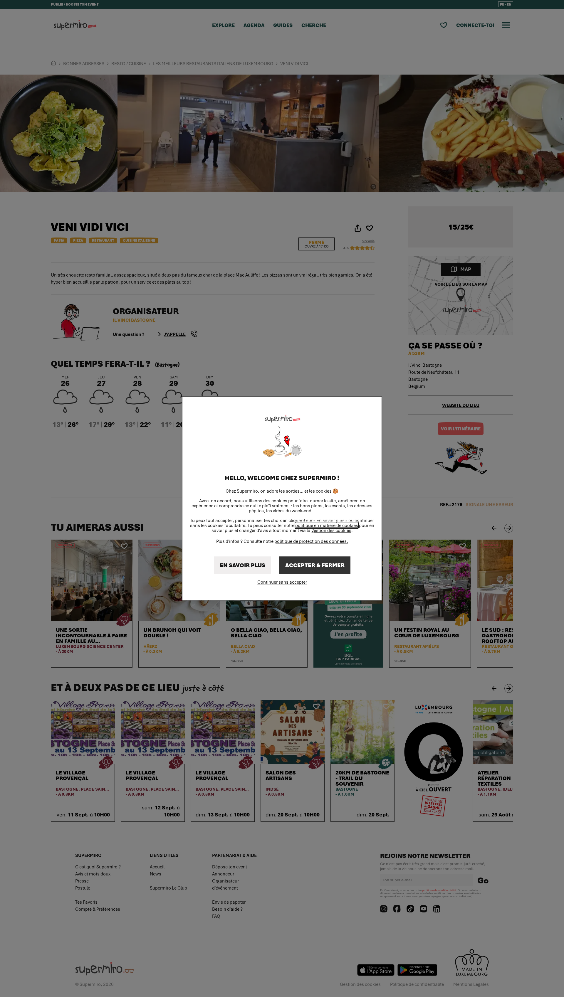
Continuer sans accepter (282, 582)
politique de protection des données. (311, 541)
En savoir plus (242, 565)
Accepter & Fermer (315, 565)
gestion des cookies (331, 530)
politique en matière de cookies (326, 525)
